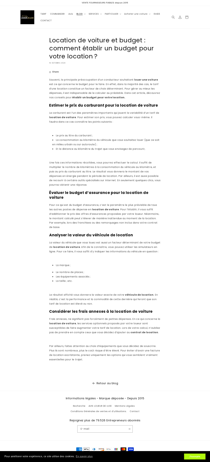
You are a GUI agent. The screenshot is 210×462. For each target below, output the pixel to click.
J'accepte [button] (194, 456)
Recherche (79, 405)
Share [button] (55, 71)
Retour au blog (107, 383)
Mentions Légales (125, 405)
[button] (81, 14)
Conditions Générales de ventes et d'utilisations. (99, 411)
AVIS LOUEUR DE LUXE (100, 405)
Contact (134, 411)
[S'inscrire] (129, 429)
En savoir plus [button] (84, 456)
